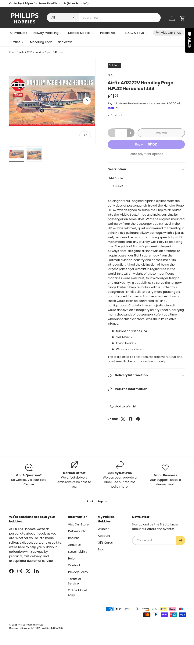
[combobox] (104, 17)
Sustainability (77, 551)
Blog (101, 549)
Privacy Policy (78, 572)
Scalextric (65, 42)
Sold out (161, 132)
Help (71, 558)
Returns (73, 538)
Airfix (111, 75)
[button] (182, 18)
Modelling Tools (41, 42)
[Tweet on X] (123, 419)
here (124, 486)
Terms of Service (74, 581)
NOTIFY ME (189, 40)
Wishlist (103, 529)
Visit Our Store (78, 524)
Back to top (95, 501)
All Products (18, 33)
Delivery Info (77, 531)
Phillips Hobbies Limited (31, 624)
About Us (74, 545)
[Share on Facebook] (130, 419)
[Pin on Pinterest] (138, 419)
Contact (74, 565)
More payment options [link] (146, 154)
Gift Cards (105, 542)
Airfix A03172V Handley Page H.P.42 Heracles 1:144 (42, 52)
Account (104, 536)
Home (12, 52)
